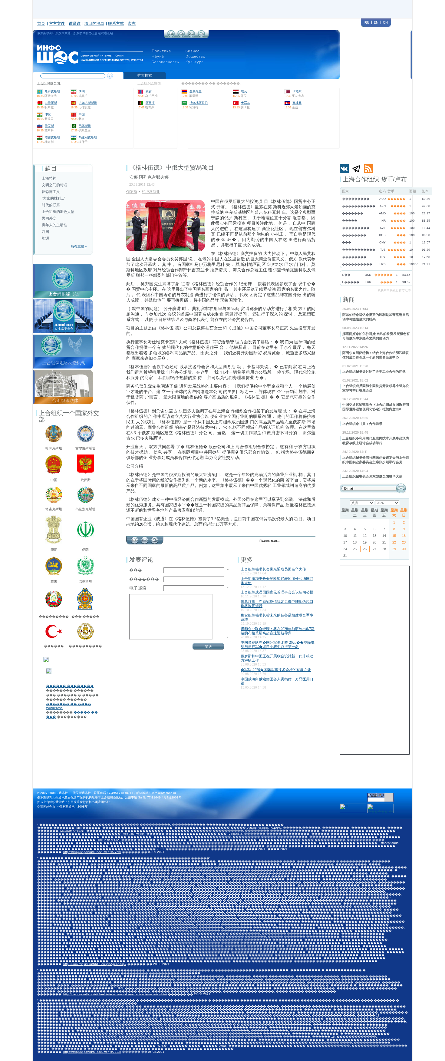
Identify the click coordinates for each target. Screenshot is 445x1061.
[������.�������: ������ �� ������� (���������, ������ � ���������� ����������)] (380, 808)
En (376, 22)
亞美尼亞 (196, 91)
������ (54, 646)
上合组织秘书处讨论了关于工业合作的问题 (374, 371)
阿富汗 (150, 102)
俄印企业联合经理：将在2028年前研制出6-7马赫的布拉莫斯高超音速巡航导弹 (278, 631)
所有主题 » (79, 246)
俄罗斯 (49, 125)
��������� (54, 616)
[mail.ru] (380, 794)
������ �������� (70, 686)
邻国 (45, 232)
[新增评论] (134, 539)
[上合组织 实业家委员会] (63, 301)
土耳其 (245, 102)
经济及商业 (151, 192)
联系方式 (116, 23)
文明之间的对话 (54, 185)
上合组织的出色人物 (58, 212)
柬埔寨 (297, 102)
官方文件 (57, 23)
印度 (48, 114)
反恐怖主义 (51, 192)
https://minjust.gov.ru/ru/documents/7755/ (92, 852)
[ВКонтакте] (298, 541)
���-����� (85, 616)
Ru (366, 22)
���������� (85, 646)
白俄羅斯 (51, 102)
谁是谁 (75, 23)
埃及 (244, 91)
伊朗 (82, 91)
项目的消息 (94, 23)
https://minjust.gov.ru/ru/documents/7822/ (92, 1051)
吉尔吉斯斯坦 (88, 102)
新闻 (349, 299)
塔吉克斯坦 (52, 137)
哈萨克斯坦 (52, 91)
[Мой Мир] (311, 541)
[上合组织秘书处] (63, 265)
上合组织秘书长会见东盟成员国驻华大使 (372, 476)
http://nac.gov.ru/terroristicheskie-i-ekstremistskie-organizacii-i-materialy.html (115, 994)
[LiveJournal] (292, 541)
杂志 (132, 23)
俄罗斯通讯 (66, 806)
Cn (385, 22)
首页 (41, 23)
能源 (45, 238)
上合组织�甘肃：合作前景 (362, 423)
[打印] (154, 539)
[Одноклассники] (305, 541)
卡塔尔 (297, 91)
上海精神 (49, 178)
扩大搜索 (144, 75)
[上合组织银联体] (63, 372)
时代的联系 (51, 205)
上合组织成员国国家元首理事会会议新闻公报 (277, 592)
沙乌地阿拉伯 (199, 102)
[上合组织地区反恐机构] (63, 336)
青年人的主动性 (54, 225)
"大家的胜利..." (53, 198)
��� (135, 570)
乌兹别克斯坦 (88, 137)
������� (144, 579)
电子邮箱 (137, 588)
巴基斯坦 (85, 125)
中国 (82, 114)
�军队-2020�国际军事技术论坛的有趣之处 (276, 670)
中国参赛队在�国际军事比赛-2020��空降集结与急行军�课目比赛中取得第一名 (278, 644)
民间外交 (49, 218)
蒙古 (149, 91)
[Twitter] (286, 541)
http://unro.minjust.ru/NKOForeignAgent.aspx (94, 964)
